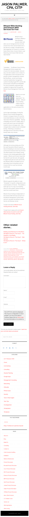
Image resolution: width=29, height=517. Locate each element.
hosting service (17, 258)
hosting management (8, 258)
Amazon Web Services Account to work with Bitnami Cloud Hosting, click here (14, 211)
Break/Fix (6, 442)
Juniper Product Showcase (10, 485)
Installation (6, 455)
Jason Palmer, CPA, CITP (14, 6)
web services (20, 259)
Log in (19, 513)
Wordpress (15, 248)
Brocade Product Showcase (10, 465)
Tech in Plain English (9, 397)
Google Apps (7, 376)
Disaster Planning (8, 373)
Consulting (6, 369)
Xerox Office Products (9, 495)
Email (5, 297)
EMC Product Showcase (9, 472)
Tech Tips (6, 401)
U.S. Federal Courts (8, 498)
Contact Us (6, 448)
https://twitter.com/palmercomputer (13, 425)
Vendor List (6, 501)
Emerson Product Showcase (10, 475)
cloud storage (14, 256)
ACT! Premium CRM (9, 359)
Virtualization (7, 408)
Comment (6, 275)
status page (20, 317)
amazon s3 (13, 251)
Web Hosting (7, 508)
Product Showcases (8, 462)
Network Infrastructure (9, 458)
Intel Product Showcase (9, 482)
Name (5, 290)
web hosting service (12, 259)
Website (6, 304)
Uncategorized (7, 405)
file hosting (21, 256)
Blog (5, 439)
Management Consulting (10, 380)
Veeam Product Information (10, 488)
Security (6, 394)
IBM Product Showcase (9, 478)
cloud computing (12, 255)
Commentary (7, 366)
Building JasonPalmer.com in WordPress (14, 231)
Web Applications (8, 505)
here (5, 91)
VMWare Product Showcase (10, 492)
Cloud (10, 248)
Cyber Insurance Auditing (9, 452)
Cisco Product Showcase (9, 468)
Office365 (6, 387)
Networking (7, 383)
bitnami (13, 254)
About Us (6, 435)
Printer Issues (7, 390)
